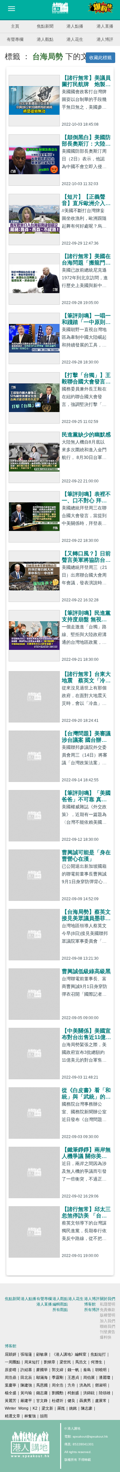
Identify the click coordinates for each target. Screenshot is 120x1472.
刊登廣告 (107, 1332)
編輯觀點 (60, 1304)
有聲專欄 (15, 39)
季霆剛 (57, 1377)
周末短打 (32, 1362)
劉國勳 (57, 1393)
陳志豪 (86, 1408)
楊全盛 (10, 1393)
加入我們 (107, 1321)
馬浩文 (81, 1362)
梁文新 (47, 1408)
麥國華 (42, 1370)
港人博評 (105, 39)
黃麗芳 (10, 1400)
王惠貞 (73, 1377)
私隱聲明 (107, 1304)
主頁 (15, 26)
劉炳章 (49, 1362)
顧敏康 (42, 1354)
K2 (35, 1408)
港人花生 (75, 39)
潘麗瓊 (104, 1377)
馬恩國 (42, 1385)
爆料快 (105, 1337)
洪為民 (85, 1385)
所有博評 (92, 1309)
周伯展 (89, 1377)
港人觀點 (45, 39)
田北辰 (26, 1377)
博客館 (90, 1304)
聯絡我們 (107, 1326)
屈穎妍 (10, 1354)
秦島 (87, 1370)
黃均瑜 (26, 1393)
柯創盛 (73, 1393)
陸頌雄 (104, 1393)
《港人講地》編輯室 (69, 1354)
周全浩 (57, 1385)
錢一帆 (73, 1370)
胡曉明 (101, 1370)
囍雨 (44, 1416)
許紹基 (26, 1370)
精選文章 (12, 1416)
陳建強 (26, 1385)
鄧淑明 (101, 1385)
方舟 (71, 1385)
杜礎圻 (57, 1400)
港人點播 (75, 26)
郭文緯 (57, 1370)
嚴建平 (26, 1400)
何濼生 (96, 1362)
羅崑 (61, 1408)
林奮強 (30, 1416)
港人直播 (105, 26)
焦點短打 (98, 1354)
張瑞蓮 (26, 1354)
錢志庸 (42, 1393)
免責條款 (107, 1309)
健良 (71, 1400)
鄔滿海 (42, 1377)
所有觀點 (60, 1309)
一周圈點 (12, 1362)
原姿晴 (10, 1370)
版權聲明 (107, 1315)
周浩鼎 (10, 1377)
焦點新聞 (45, 26)
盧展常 (101, 1400)
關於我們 (107, 1299)
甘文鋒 (42, 1400)
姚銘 (73, 1408)
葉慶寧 (10, 1385)
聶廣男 (85, 1400)
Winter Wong (16, 1408)
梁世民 (65, 1362)
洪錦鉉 (89, 1393)
